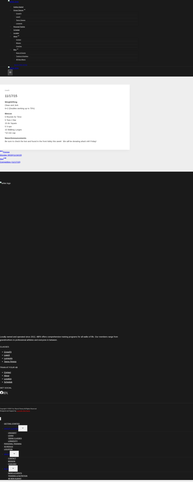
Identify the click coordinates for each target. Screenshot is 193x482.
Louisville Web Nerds (23, 411)
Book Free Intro (20, 65)
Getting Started (18, 7)
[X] (7, 393)
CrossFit (18, 13)
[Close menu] (0, 418)
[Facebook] (1, 393)
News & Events (21, 53)
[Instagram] (4, 393)
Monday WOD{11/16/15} (11, 153)
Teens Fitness (10, 361)
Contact (18, 40)
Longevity (19, 23)
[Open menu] (10, 72)
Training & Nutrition (22, 56)
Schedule (16, 30)
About (6, 375)
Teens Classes (20, 20)
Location (16, 33)
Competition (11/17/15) (10, 160)
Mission (18, 43)
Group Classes (11, 429)
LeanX (18, 17)
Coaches (19, 46)
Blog (6, 469)
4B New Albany (21, 59)
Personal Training (19, 27)
